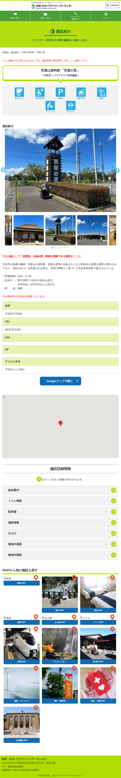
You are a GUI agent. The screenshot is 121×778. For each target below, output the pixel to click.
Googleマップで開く (59, 381)
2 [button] (55, 247)
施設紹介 (15, 52)
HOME (5, 52)
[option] (60, 170)
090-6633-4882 (15, 766)
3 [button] (58, 247)
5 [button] (65, 247)
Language (114, 5)
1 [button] (52, 247)
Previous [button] (2, 170)
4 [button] (62, 247)
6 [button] (68, 247)
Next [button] (118, 170)
